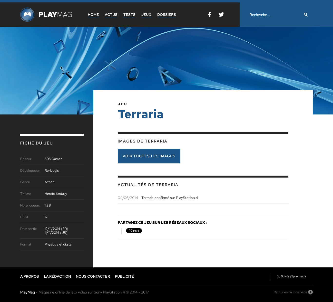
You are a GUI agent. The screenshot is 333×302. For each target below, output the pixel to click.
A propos (29, 276)
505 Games (53, 159)
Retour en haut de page (290, 292)
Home (93, 14)
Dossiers (166, 14)
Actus (111, 14)
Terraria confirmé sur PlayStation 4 (169, 197)
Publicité (124, 276)
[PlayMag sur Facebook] (209, 15)
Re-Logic (52, 171)
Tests (129, 14)
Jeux (146, 14)
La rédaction (57, 276)
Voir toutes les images (149, 156)
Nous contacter (93, 276)
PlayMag (27, 292)
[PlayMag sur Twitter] (221, 15)
